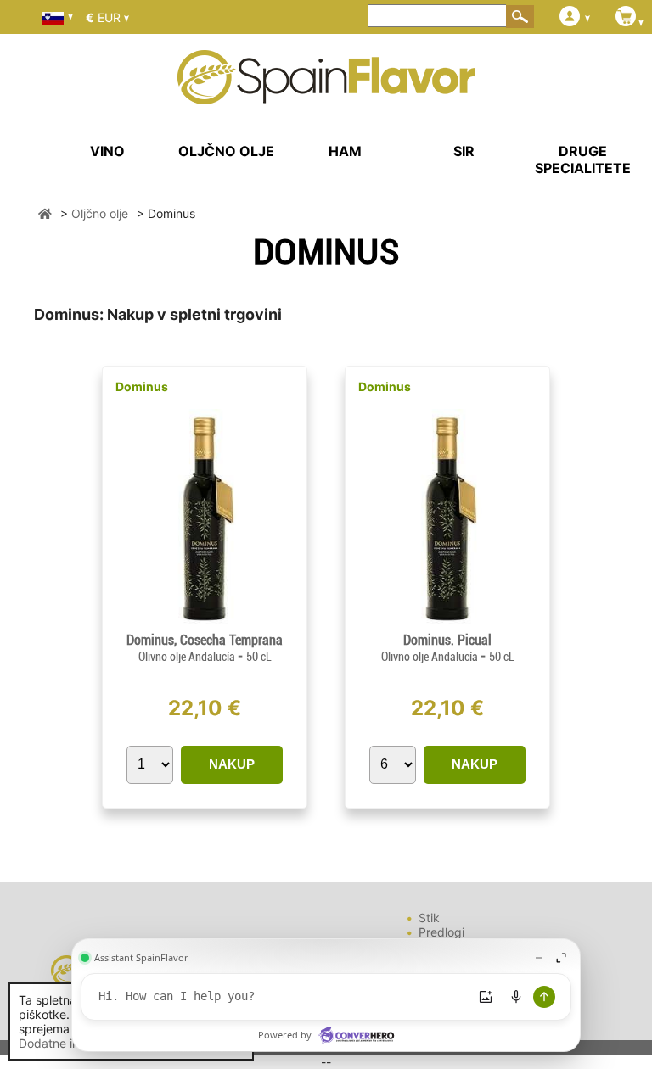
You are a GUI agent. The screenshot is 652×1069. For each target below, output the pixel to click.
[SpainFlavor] (45, 213)
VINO (107, 151)
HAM (345, 151)
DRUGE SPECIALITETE (583, 159)
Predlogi (441, 932)
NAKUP (232, 764)
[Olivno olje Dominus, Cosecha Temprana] (204, 625)
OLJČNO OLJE (226, 151)
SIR (464, 151)
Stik (429, 917)
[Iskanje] (520, 16)
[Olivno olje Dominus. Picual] (447, 625)
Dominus (141, 386)
